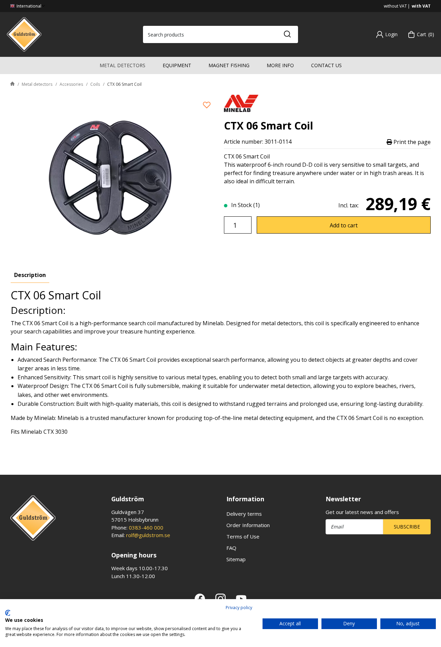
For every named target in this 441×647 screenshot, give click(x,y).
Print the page (411, 141)
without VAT (395, 6)
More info (280, 65)
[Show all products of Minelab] (241, 102)
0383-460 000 (146, 527)
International (28, 6)
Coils (95, 84)
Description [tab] (30, 275)
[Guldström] (24, 34)
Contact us (326, 65)
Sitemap (236, 559)
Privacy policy (239, 607)
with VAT (421, 6)
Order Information (248, 525)
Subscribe (407, 526)
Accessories (71, 84)
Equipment (177, 65)
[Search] (287, 34)
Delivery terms (244, 513)
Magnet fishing (228, 65)
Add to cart (344, 225)
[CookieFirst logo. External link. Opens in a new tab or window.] (7, 613)
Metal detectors (122, 65)
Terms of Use (242, 536)
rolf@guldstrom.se (148, 535)
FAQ (231, 547)
